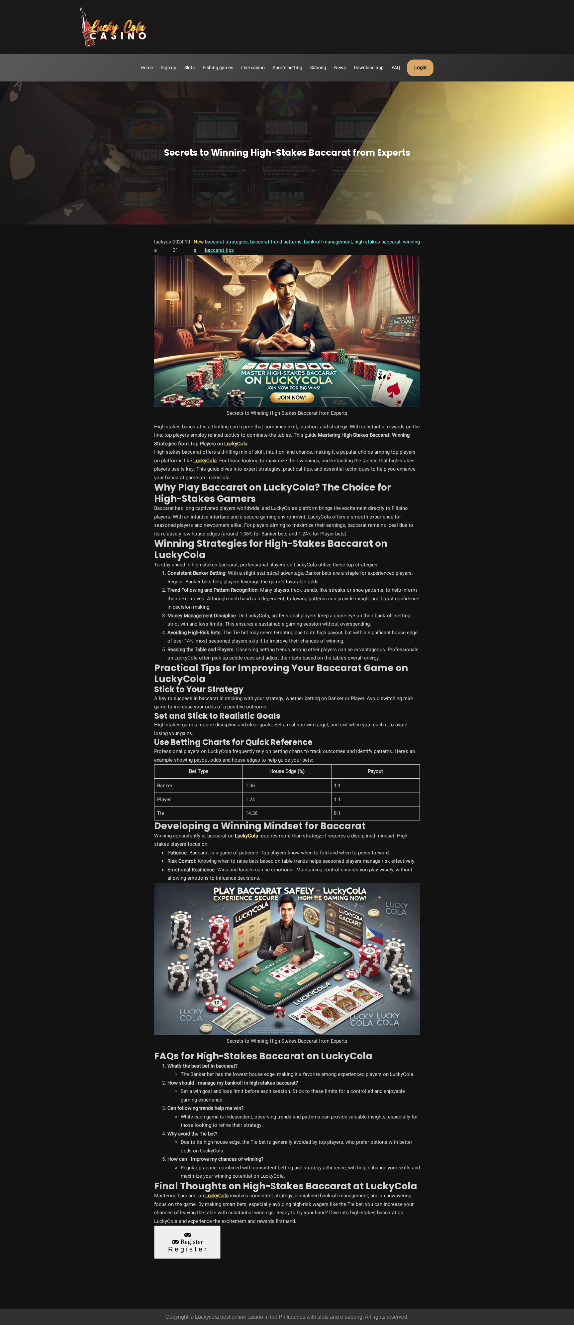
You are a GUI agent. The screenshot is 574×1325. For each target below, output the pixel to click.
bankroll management (328, 241)
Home (147, 67)
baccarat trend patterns (276, 241)
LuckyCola (235, 443)
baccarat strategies (226, 241)
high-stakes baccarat (377, 241)
